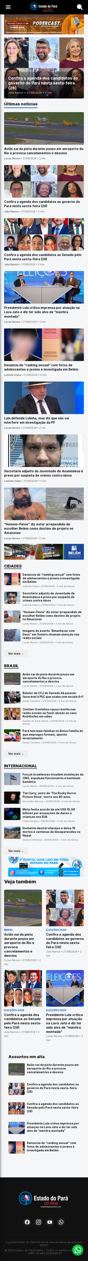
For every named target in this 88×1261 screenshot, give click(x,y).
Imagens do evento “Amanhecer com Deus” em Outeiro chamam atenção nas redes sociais (51, 634)
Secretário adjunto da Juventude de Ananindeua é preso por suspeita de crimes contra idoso (49, 597)
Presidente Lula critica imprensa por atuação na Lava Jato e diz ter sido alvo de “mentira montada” (53, 1127)
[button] (41, 95)
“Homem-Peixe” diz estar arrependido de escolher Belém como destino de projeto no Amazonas (52, 615)
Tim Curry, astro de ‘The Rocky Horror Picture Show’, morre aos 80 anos (49, 795)
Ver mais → (16, 653)
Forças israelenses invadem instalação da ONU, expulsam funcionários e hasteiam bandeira (53, 778)
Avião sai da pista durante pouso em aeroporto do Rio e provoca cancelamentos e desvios (48, 678)
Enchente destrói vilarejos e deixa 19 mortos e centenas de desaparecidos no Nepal (51, 832)
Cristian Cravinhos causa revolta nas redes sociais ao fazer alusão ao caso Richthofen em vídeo (50, 713)
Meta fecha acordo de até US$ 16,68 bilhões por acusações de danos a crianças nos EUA (49, 813)
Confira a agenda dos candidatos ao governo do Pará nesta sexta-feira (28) (53, 1088)
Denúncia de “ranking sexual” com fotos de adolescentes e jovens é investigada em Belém (51, 578)
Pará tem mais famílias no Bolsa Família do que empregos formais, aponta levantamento (53, 734)
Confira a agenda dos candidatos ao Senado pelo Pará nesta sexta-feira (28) (53, 1107)
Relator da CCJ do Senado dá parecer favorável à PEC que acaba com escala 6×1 (53, 694)
